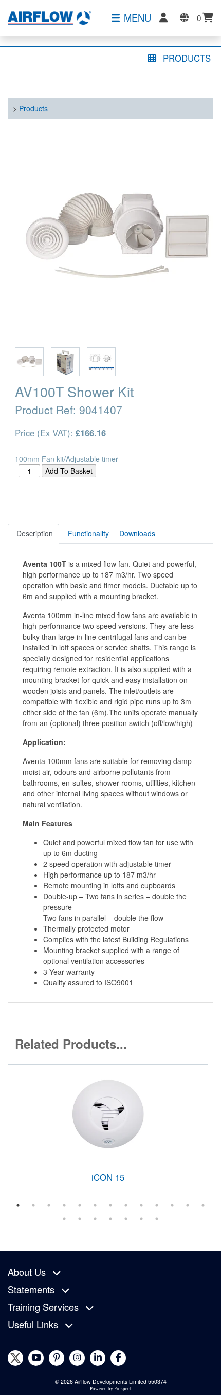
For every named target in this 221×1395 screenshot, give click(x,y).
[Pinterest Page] (56, 1358)
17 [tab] (110, 1219)
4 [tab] (64, 1205)
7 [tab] (110, 1205)
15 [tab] (80, 1219)
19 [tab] (141, 1219)
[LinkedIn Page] (97, 1358)
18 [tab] (126, 1219)
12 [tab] (187, 1205)
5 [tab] (80, 1205)
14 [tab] (64, 1219)
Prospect (122, 1388)
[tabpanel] (108, 1128)
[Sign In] (163, 17)
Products (33, 108)
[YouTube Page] (36, 1358)
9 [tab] (141, 1205)
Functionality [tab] (88, 533)
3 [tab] (49, 1205)
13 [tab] (203, 1205)
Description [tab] (34, 533)
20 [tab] (157, 1219)
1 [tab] (18, 1205)
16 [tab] (95, 1219)
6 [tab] (95, 1205)
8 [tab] (126, 1205)
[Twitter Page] (15, 1358)
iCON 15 (107, 1177)
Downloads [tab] (137, 533)
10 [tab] (157, 1205)
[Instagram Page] (77, 1358)
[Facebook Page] (118, 1358)
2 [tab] (33, 1205)
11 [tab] (172, 1205)
